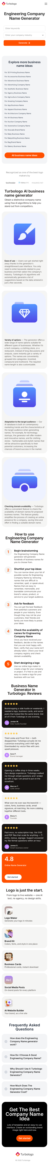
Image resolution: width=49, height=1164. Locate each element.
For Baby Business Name (15, 134)
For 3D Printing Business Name (17, 72)
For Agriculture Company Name (17, 97)
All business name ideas (24, 155)
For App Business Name (14, 105)
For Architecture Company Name (18, 113)
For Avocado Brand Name (15, 130)
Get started (24, 1138)
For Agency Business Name (16, 93)
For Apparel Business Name (16, 109)
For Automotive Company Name (17, 126)
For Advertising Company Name (17, 85)
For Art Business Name (14, 118)
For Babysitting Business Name (17, 138)
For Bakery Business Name (15, 146)
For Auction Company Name (16, 122)
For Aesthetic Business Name (16, 89)
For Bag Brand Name (13, 142)
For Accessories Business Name (18, 76)
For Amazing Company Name (16, 101)
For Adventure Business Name (17, 81)
